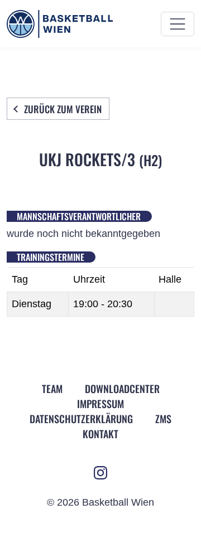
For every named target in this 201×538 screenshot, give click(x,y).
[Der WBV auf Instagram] (100, 472)
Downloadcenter (122, 388)
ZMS (163, 418)
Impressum (100, 403)
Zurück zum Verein (63, 109)
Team (52, 388)
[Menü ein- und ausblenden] (177, 24)
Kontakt (100, 433)
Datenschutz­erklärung (81, 418)
